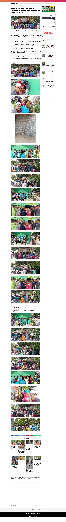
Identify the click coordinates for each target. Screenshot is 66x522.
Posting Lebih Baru (13, 505)
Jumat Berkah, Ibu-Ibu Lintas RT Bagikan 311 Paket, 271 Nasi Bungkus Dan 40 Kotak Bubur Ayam (14, 468)
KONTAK (38, 513)
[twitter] (22, 435)
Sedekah (44, 40)
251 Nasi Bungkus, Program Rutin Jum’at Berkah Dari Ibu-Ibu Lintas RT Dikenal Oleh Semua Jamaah (21, 452)
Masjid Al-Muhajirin (35, 516)
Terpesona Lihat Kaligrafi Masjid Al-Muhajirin (21, 461)
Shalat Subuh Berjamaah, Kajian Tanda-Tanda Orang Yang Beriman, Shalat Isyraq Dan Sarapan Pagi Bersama (29, 447)
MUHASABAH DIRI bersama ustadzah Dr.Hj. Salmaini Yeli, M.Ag (22, 307)
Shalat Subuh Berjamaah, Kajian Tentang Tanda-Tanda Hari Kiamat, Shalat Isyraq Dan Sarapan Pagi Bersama (29, 471)
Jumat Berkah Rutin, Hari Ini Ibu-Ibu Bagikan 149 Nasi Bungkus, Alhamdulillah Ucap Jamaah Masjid (37, 448)
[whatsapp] (37, 435)
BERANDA (27, 513)
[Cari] (54, 1)
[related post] (14, 442)
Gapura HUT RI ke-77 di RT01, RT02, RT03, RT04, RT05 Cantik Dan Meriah (50, 46)
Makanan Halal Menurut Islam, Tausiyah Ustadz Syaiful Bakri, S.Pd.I (50, 55)
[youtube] (40, 510)
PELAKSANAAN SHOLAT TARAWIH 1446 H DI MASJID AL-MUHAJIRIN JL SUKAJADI (24, 311)
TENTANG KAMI (33, 513)
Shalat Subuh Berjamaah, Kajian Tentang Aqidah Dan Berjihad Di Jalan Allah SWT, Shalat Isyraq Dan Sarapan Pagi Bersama (37, 463)
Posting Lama (38, 505)
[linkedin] (36, 510)
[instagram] (30, 510)
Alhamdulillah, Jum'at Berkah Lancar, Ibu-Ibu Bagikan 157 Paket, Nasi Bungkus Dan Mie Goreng (14, 448)
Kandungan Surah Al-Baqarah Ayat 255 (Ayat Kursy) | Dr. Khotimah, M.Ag (50, 64)
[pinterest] (29, 435)
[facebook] (14, 435)
